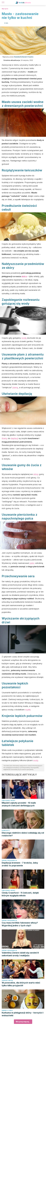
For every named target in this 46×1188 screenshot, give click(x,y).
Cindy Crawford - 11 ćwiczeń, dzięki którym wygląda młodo (20, 894)
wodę (24, 338)
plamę (15, 387)
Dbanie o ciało (7, 1010)
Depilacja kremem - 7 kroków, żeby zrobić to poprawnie (20, 864)
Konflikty (6, 830)
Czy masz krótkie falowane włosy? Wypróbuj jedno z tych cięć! (20, 924)
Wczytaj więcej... (23, 1022)
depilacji (14, 438)
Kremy (4, 438)
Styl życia (5, 8)
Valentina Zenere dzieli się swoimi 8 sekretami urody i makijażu (20, 954)
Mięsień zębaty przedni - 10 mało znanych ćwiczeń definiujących (19, 804)
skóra (24, 276)
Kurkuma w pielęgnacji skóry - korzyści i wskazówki (22, 1014)
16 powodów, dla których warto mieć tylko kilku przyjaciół (21, 984)
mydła (27, 709)
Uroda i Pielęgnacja (9, 860)
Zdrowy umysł (7, 980)
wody (35, 760)
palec (32, 563)
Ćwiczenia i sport (8, 800)
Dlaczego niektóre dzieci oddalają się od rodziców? (23, 834)
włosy (36, 474)
